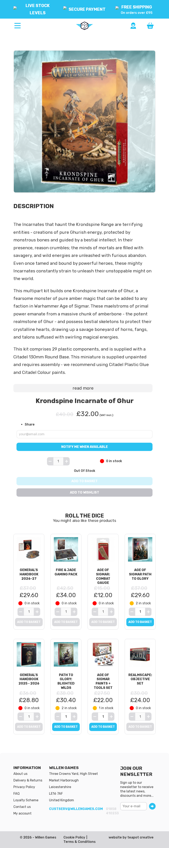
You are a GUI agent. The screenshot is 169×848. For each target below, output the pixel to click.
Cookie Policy (74, 837)
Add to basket (84, 481)
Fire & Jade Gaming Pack (66, 572)
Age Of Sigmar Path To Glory (140, 574)
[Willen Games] (84, 26)
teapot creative (140, 837)
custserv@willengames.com (76, 809)
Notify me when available (84, 446)
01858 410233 (112, 811)
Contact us (22, 807)
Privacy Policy (24, 787)
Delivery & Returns (27, 780)
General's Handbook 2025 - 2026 (29, 679)
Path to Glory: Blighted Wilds (66, 681)
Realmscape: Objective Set (140, 679)
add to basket (140, 622)
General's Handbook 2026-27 (29, 574)
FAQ (16, 794)
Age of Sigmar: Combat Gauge (103, 576)
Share (30, 424)
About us (20, 774)
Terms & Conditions (79, 842)
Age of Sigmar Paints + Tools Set (103, 681)
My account (22, 813)
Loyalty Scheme (25, 800)
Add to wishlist (84, 492)
